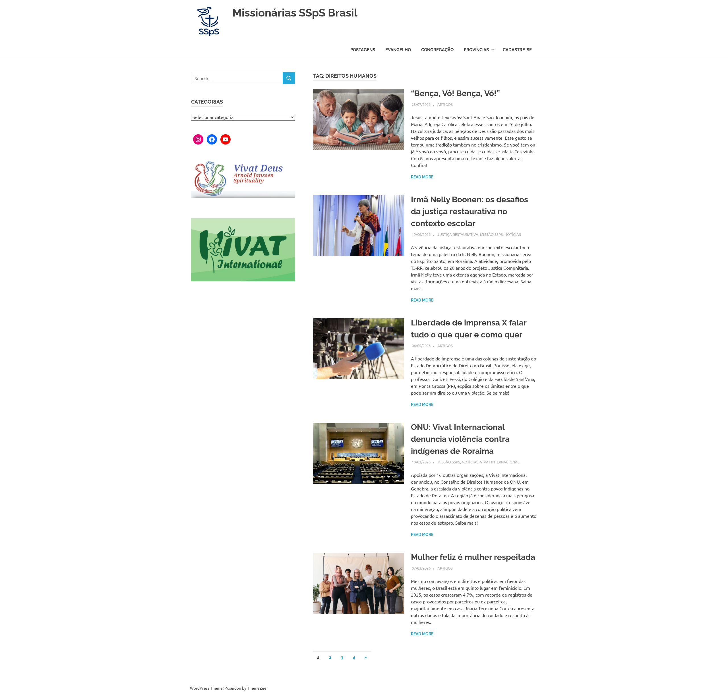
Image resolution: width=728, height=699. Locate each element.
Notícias (512, 234)
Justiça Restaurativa (457, 234)
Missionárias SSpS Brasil (294, 12)
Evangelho (398, 49)
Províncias (476, 49)
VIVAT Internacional (500, 461)
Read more (422, 177)
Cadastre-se (517, 49)
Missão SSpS (491, 234)
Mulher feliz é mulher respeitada (473, 557)
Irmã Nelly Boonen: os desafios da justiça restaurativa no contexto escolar (469, 211)
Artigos (445, 104)
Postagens (362, 49)
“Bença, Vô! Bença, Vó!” (455, 93)
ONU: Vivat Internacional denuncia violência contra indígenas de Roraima (460, 439)
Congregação (437, 49)
